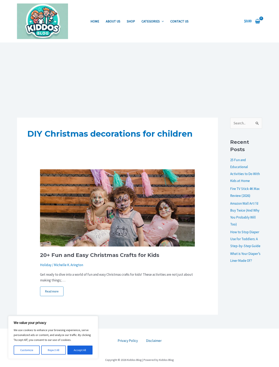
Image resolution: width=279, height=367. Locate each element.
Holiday (45, 265)
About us (113, 21)
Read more (52, 291)
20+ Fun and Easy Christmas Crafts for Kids (99, 255)
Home (94, 21)
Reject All (53, 350)
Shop (131, 21)
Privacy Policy (128, 340)
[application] (162, 21)
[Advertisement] (139, 73)
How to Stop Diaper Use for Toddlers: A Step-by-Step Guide (245, 239)
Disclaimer (154, 340)
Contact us (179, 21)
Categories (151, 21)
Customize (26, 350)
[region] (53, 337)
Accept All (80, 350)
